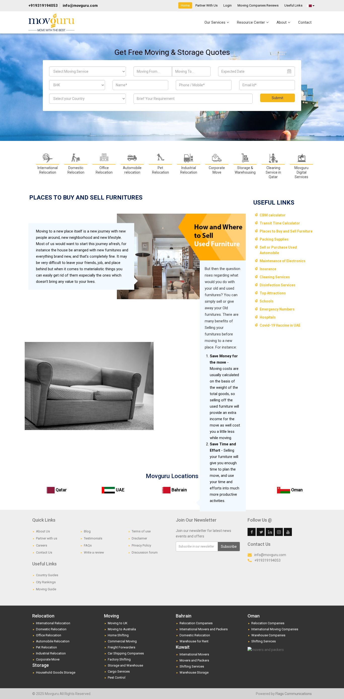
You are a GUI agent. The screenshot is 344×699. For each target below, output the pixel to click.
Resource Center (251, 22)
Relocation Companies (196, 623)
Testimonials (93, 538)
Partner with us (46, 538)
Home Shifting (118, 635)
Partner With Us (206, 5)
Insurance (268, 269)
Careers (41, 545)
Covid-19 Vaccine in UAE (280, 325)
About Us (43, 531)
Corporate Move (47, 659)
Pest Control (116, 677)
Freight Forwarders (121, 647)
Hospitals (268, 317)
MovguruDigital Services (301, 172)
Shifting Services (192, 666)
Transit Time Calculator (280, 223)
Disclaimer (139, 538)
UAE (119, 489)
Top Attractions (273, 293)
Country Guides (47, 575)
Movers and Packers (194, 660)
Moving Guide (46, 589)
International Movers (194, 654)
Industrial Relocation (51, 653)
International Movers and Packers (204, 629)
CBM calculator (273, 215)
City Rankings (46, 582)
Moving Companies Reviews (258, 5)
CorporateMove (217, 170)
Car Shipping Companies (126, 653)
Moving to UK (117, 623)
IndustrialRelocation (188, 170)
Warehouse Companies (268, 635)
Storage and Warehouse (125, 665)
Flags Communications (294, 694)
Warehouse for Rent (194, 641)
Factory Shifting (119, 659)
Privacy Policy (141, 545)
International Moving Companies (274, 629)
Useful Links (293, 5)
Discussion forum (145, 552)
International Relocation (53, 623)
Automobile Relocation (53, 641)
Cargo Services (119, 671)
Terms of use (141, 531)
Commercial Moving (122, 641)
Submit (277, 98)
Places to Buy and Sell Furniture (286, 231)
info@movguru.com (80, 5)
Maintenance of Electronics (282, 261)
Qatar (61, 489)
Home (185, 5)
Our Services (215, 22)
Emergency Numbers (277, 309)
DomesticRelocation (75, 170)
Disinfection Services (277, 285)
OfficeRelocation (104, 170)
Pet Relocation (160, 170)
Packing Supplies (274, 239)
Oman (296, 489)
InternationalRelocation (48, 170)
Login (227, 5)
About (282, 22)
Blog (87, 531)
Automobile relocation (132, 170)
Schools (266, 301)
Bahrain (178, 489)
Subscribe (229, 547)
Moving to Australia (122, 629)
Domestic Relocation (51, 629)
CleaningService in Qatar (273, 172)
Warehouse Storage (194, 672)
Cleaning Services (275, 277)
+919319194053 (43, 5)
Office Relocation (48, 635)
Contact (305, 22)
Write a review (94, 552)
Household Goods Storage (55, 672)
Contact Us (44, 552)
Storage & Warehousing (245, 170)
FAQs (88, 545)
